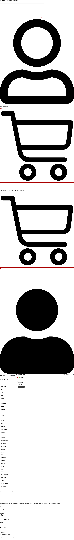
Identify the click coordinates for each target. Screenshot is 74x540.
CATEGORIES (33, 186)
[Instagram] (0, 506)
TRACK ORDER (44, 186)
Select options (21, 386)
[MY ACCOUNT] (37, 103)
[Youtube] (0, 505)
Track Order (22, 190)
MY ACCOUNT (4, 106)
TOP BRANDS (38, 186)
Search (1, 374)
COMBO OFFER (16, 190)
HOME (29, 186)
